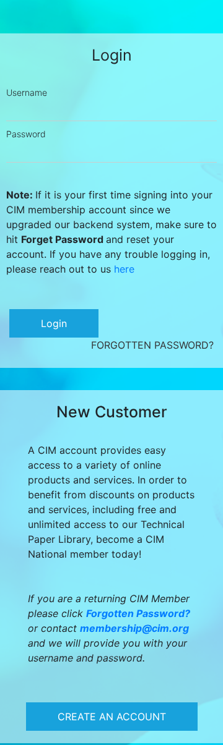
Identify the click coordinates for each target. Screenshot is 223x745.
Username (26, 92)
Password (26, 134)
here (124, 269)
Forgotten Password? (152, 345)
